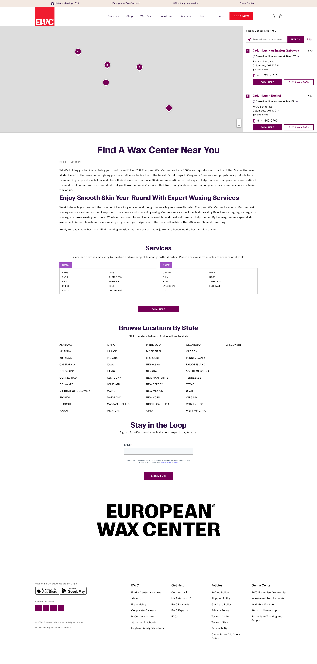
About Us (137, 598)
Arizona (65, 351)
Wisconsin (233, 344)
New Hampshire (157, 377)
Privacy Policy (220, 610)
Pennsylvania (195, 358)
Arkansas (66, 358)
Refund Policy (220, 592)
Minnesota (153, 344)
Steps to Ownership (264, 610)
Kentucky (114, 377)
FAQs (174, 616)
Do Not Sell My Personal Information (53, 627)
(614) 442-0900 (267, 120)
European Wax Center (54, 622)
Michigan (113, 410)
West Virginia (196, 410)
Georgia (65, 404)
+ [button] (239, 121)
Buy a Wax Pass (299, 82)
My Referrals (180, 598)
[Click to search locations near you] (249, 39)
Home (63, 161)
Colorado (66, 371)
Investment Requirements (268, 598)
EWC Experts (179, 610)
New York (153, 397)
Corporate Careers (143, 610)
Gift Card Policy (221, 604)
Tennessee (193, 377)
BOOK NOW (241, 16)
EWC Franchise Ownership (268, 592)
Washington (195, 404)
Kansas (112, 371)
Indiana (112, 358)
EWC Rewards (180, 604)
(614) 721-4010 (267, 75)
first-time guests (176, 185)
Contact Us (179, 592)
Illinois (112, 351)
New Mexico (154, 391)
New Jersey (154, 384)
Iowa (110, 364)
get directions (260, 69)
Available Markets (263, 604)
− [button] (239, 125)
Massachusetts (118, 404)
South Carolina (197, 371)
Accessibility (219, 628)
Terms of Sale (220, 616)
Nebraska (153, 364)
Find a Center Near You (146, 592)
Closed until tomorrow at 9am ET (275, 101)
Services (158, 248)
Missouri (152, 358)
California (67, 364)
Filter (310, 39)
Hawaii (64, 410)
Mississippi (153, 351)
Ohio (149, 410)
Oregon (192, 351)
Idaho (111, 344)
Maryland (114, 397)
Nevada (151, 371)
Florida (64, 397)
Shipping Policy (221, 598)
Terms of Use (219, 622)
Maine (111, 391)
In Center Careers (143, 616)
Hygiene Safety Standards (147, 628)
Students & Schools (143, 622)
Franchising (138, 604)
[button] (273, 16)
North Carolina (157, 404)
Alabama (65, 344)
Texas (190, 384)
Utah (189, 391)
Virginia (192, 397)
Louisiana (114, 384)
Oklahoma (193, 344)
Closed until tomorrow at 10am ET (276, 56)
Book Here (267, 82)
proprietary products (233, 175)
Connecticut (69, 377)
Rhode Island (195, 364)
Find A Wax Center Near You (158, 151)
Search (295, 39)
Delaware (66, 384)
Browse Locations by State (158, 328)
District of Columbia (74, 391)
